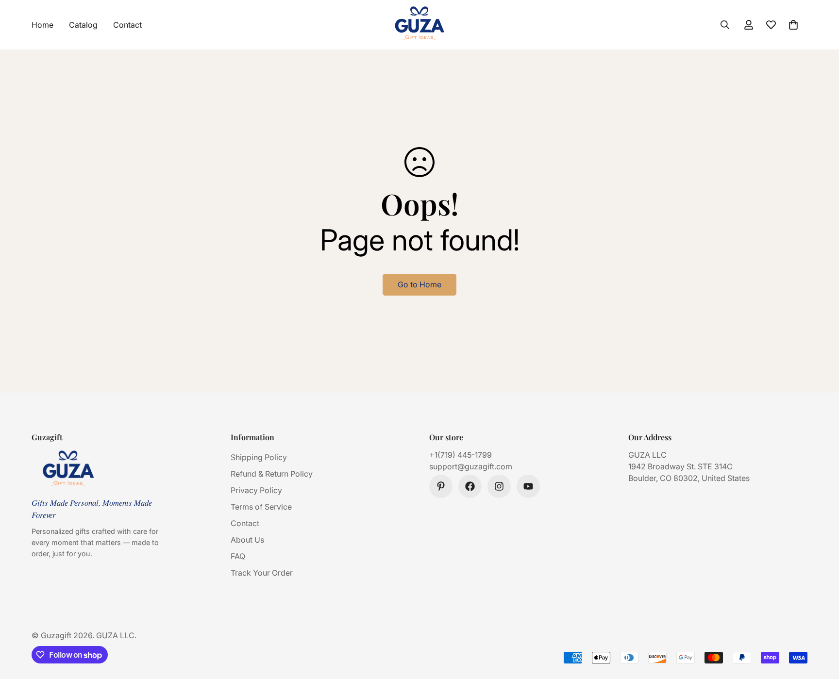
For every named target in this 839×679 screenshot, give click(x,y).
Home (42, 25)
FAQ (238, 556)
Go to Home (419, 284)
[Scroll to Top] (820, 626)
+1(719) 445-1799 (460, 455)
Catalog (83, 25)
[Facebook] (470, 486)
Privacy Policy (256, 490)
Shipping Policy (259, 457)
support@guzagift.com (470, 466)
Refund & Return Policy (272, 474)
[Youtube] (528, 486)
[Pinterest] (441, 486)
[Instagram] (499, 486)
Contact (127, 25)
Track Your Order (262, 573)
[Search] (725, 24)
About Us (247, 540)
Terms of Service (261, 507)
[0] (793, 25)
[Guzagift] (419, 25)
